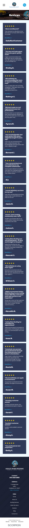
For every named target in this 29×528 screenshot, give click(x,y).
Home (14, 496)
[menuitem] (7, 521)
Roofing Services (14, 502)
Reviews (14, 508)
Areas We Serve (14, 505)
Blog (14, 511)
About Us (14, 499)
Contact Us (14, 514)
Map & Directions (14, 490)
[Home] (14, 5)
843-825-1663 (14, 477)
